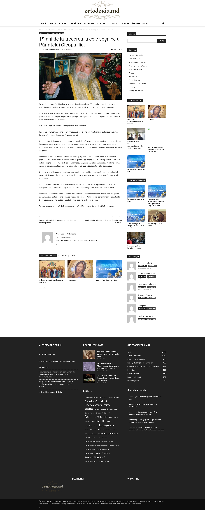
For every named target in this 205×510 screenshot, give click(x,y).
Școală (107, 461)
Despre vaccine (44, 504)
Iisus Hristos (103, 421)
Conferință (104, 409)
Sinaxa (101, 461)
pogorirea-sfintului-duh (81, 501)
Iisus (93, 421)
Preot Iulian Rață (95, 457)
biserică (89, 408)
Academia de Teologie (91, 397)
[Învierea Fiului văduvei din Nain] (109, 269)
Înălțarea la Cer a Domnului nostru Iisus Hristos (135, 122)
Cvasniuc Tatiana (145, 295)
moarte (115, 430)
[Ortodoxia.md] (102, 10)
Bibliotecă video (135, 76)
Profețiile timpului (136, 91)
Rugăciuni (76, 23)
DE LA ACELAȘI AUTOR (66, 255)
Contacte (132, 87)
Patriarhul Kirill (89, 454)
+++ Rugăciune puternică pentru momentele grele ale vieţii (108, 354)
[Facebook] (58, 244)
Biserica (116, 397)
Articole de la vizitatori (138, 66)
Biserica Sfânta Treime (98, 405)
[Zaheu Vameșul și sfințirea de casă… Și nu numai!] (136, 215)
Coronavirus (89, 413)
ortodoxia (94, 438)
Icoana (116, 417)
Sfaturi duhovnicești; (91, 461)
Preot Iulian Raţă (145, 263)
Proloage (101, 23)
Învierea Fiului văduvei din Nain (106, 280)
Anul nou (103, 397)
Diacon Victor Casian (146, 273)
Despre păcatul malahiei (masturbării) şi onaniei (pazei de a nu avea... (108, 378)
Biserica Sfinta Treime (137, 84)
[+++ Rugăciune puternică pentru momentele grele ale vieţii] (89, 354)
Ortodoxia (89, 23)
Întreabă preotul (140, 23)
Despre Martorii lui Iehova (62, 501)
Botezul (97, 409)
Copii (111, 409)
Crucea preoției (159, 501)
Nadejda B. (142, 305)
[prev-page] (40, 287)
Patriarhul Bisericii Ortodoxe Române (96, 445)
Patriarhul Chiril (114, 445)
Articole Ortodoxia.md (65, 30)
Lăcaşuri (125, 23)
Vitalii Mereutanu (145, 316)
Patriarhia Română (107, 442)
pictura (98, 454)
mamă (87, 430)
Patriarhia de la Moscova (92, 442)
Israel (95, 426)
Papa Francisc (103, 438)
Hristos (108, 417)
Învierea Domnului (93, 504)
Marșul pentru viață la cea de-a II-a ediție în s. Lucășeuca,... (156, 150)
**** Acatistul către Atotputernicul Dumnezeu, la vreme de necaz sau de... (108, 366)
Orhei (87, 437)
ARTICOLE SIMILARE (48, 255)
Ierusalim (87, 421)
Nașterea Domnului (108, 433)
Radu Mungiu (133, 420)
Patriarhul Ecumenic (103, 449)
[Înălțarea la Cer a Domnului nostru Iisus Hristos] (52, 269)
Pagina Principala (136, 55)
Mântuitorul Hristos (91, 434)
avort (111, 397)
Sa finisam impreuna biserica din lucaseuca (115, 504)
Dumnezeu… (72, 280)
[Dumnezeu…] (80, 269)
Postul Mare (81, 504)
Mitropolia (93, 430)
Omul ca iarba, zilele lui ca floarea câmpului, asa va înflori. (103, 221)
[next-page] (44, 287)
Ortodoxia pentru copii (116, 501)
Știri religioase (134, 59)
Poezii (112, 23)
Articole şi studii (58, 23)
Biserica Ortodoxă (96, 401)
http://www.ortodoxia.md (63, 237)
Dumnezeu (93, 416)
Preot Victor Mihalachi (52, 49)
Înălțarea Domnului (45, 501)
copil (116, 409)
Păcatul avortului (131, 501)
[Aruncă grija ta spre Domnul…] (157, 215)
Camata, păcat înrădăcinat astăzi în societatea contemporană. (57, 221)
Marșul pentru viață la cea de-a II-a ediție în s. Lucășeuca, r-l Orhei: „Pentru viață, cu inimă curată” (56, 384)
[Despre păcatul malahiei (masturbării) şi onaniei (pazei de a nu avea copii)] (89, 378)
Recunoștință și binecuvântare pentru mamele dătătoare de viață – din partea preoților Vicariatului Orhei (57, 374)
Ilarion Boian (89, 426)
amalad (132, 404)
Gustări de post (135, 80)
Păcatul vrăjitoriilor (145, 501)
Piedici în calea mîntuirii (99, 501)
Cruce (98, 413)
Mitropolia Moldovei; (104, 430)
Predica (105, 453)
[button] (163, 23)
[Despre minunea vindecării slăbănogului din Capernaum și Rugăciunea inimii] (157, 191)
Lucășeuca (106, 425)
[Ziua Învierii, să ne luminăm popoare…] (136, 238)
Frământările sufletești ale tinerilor (63, 504)
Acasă (43, 23)
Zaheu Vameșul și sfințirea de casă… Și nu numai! (135, 226)
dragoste (106, 413)
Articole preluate (135, 69)
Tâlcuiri (132, 73)
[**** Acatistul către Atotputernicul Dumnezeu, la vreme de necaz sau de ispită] (89, 366)
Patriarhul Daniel (90, 449)
